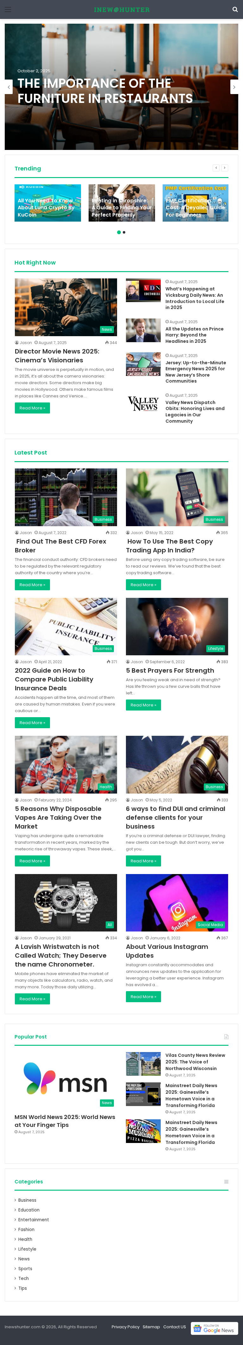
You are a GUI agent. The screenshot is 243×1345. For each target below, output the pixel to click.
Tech (23, 1279)
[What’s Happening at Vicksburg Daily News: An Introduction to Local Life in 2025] (143, 290)
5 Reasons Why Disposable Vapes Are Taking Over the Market (58, 817)
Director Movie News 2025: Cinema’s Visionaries (57, 356)
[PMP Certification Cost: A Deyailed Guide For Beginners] (196, 203)
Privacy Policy (126, 1327)
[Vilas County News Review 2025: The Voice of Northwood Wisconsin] (143, 1064)
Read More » (32, 408)
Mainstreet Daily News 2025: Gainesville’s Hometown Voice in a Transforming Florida (191, 1095)
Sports (25, 1269)
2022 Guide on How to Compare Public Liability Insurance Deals (54, 679)
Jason (26, 342)
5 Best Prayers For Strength (170, 670)
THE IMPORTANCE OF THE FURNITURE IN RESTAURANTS (105, 90)
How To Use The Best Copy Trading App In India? (169, 546)
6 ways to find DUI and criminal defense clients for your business (175, 817)
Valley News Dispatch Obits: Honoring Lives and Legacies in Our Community (195, 411)
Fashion (26, 1230)
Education (29, 1210)
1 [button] (119, 232)
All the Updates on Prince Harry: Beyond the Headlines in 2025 (194, 335)
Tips (22, 1288)
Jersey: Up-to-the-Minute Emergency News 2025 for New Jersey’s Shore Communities (195, 372)
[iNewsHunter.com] (121, 9)
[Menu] (8, 12)
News (24, 1259)
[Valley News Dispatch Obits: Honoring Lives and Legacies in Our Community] (143, 404)
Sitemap (151, 1327)
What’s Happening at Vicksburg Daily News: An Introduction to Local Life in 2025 (194, 298)
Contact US (174, 1327)
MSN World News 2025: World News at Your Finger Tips (65, 1121)
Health (25, 1239)
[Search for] (235, 12)
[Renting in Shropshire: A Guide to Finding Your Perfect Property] (122, 203)
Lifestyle (27, 1249)
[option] (121, 87)
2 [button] (124, 232)
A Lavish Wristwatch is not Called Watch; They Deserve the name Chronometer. (61, 955)
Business (27, 1200)
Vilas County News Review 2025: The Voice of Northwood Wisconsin (195, 1062)
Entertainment (33, 1220)
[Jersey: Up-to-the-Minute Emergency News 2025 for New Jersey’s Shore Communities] (143, 364)
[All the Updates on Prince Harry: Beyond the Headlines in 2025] (143, 330)
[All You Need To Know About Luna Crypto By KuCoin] (48, 203)
